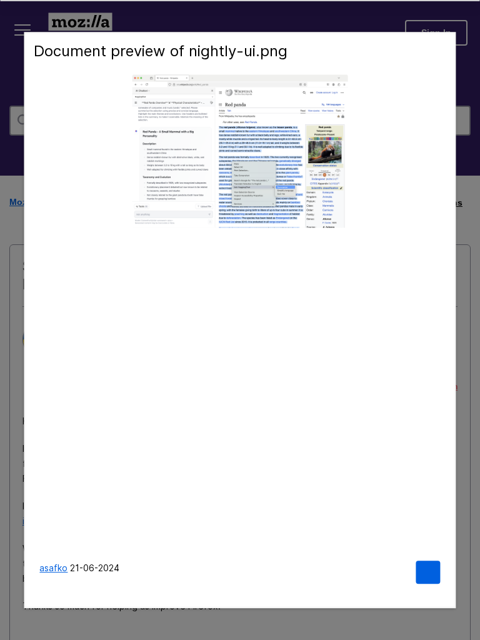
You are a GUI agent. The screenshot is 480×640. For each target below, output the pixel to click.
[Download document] (428, 572)
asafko (53, 567)
